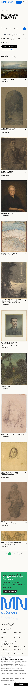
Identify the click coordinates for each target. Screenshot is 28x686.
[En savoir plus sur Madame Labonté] (14, 196)
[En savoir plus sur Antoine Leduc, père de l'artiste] (14, 413)
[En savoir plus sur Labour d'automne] (14, 69)
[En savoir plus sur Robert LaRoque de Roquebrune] (14, 153)
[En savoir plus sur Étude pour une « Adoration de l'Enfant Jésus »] (14, 536)
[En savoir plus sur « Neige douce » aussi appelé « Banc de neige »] (14, 236)
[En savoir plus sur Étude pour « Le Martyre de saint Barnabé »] (14, 107)
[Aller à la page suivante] (21, 553)
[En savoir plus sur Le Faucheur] (14, 369)
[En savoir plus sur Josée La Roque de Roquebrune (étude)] (14, 501)
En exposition (7, 34)
